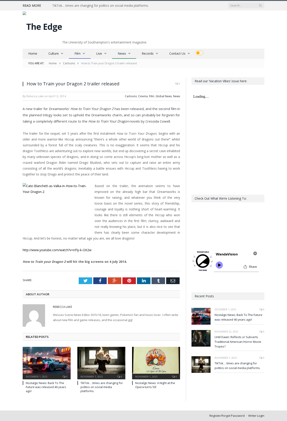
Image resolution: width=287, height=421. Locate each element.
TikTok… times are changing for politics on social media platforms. (100, 6)
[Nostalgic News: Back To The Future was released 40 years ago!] (47, 362)
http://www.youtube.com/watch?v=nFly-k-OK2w (57, 250)
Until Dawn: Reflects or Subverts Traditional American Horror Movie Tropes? (238, 341)
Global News (164, 96)
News (122, 53)
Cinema (143, 96)
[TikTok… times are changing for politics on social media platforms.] (101, 362)
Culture (53, 53)
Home (32, 53)
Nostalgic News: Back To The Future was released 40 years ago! (46, 387)
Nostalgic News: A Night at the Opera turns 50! (155, 385)
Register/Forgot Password (227, 416)
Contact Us (177, 53)
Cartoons (131, 96)
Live (99, 53)
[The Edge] (42, 25)
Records (148, 53)
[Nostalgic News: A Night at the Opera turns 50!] (156, 362)
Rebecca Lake (62, 307)
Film (77, 53)
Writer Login (256, 416)
